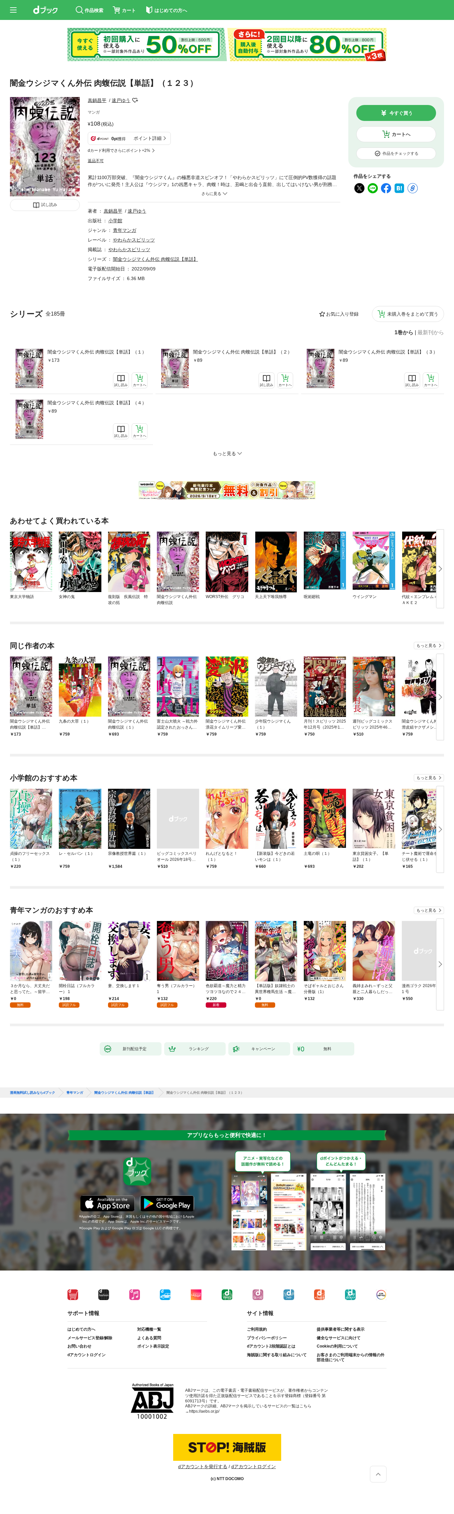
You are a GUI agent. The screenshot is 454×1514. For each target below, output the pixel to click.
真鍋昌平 (97, 100)
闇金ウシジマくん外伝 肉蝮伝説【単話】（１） (97, 351)
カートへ (401, 134)
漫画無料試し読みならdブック (32, 1092)
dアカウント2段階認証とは (271, 1346)
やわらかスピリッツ (134, 240)
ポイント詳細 (148, 138)
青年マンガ (124, 230)
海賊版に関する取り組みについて (277, 1355)
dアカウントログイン (86, 1355)
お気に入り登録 (342, 314)
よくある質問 (149, 1338)
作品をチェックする (400, 153)
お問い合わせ (79, 1346)
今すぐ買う (401, 113)
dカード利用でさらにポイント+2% (119, 150)
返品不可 (96, 160)
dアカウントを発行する (202, 1466)
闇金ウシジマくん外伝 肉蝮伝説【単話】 (155, 259)
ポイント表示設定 (153, 1346)
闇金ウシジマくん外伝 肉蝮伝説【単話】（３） (388, 351)
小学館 (115, 220)
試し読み (49, 204)
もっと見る (426, 645)
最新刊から (430, 332)
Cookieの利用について (337, 1346)
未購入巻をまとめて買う (412, 314)
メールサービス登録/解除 (89, 1338)
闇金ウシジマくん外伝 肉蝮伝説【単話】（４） (97, 402)
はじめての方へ (81, 1329)
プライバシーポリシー (267, 1338)
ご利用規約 (257, 1329)
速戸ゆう (121, 100)
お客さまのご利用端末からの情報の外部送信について (351, 1358)
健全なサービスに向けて (339, 1338)
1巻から (404, 332)
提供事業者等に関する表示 (341, 1329)
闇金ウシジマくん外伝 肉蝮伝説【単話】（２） (242, 351)
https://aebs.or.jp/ (204, 1411)
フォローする (135, 100)
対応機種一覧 (149, 1329)
